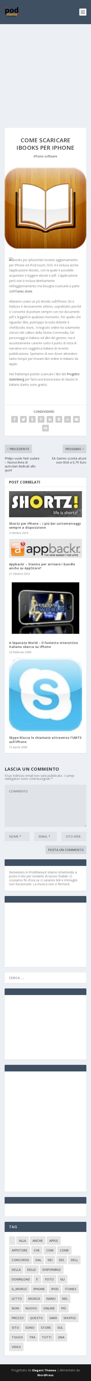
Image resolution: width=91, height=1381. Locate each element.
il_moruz (19, 1289)
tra (32, 1337)
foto (49, 1279)
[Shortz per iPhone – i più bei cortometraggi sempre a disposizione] (45, 504)
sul (60, 1327)
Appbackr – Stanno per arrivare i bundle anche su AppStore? (42, 566)
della (16, 1269)
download (21, 1279)
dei (50, 1260)
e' (37, 1279)
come (64, 1250)
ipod (55, 1289)
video (16, 1347)
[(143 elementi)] (12, 1240)
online (49, 1308)
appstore (19, 1250)
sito (15, 1327)
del (61, 1260)
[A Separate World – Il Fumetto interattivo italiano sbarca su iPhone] (45, 608)
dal (38, 1260)
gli (62, 1279)
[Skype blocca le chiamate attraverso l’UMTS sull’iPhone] (45, 694)
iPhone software (45, 156)
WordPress (45, 1375)
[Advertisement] (45, 71)
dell (74, 1260)
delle (31, 1269)
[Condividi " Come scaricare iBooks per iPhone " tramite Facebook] (14, 419)
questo (36, 1318)
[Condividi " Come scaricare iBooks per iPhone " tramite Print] (45, 428)
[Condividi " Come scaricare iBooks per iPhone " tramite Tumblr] (32, 419)
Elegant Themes (44, 1370)
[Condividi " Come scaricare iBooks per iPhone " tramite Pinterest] (41, 419)
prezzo (18, 1318)
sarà (53, 1318)
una (61, 1337)
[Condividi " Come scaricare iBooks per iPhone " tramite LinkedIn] (50, 419)
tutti (46, 1337)
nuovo (31, 1308)
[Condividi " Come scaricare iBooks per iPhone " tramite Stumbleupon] (67, 419)
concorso (20, 1260)
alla (22, 1241)
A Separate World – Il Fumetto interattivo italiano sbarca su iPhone (43, 645)
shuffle (69, 1318)
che (37, 1250)
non (15, 1308)
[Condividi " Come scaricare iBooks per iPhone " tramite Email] (76, 419)
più (63, 1308)
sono (29, 1327)
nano (51, 1298)
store (46, 1327)
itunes (70, 1289)
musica (34, 1298)
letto (17, 1298)
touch (17, 1337)
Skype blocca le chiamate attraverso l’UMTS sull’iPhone (45, 740)
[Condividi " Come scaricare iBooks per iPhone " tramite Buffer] (58, 419)
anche (37, 1241)
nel (65, 1298)
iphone (39, 1289)
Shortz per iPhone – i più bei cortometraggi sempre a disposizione (45, 525)
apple (53, 1241)
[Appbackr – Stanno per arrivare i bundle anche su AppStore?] (45, 548)
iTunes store (23, 291)
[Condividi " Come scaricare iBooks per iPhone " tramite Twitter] (23, 419)
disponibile (51, 1269)
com (49, 1250)
